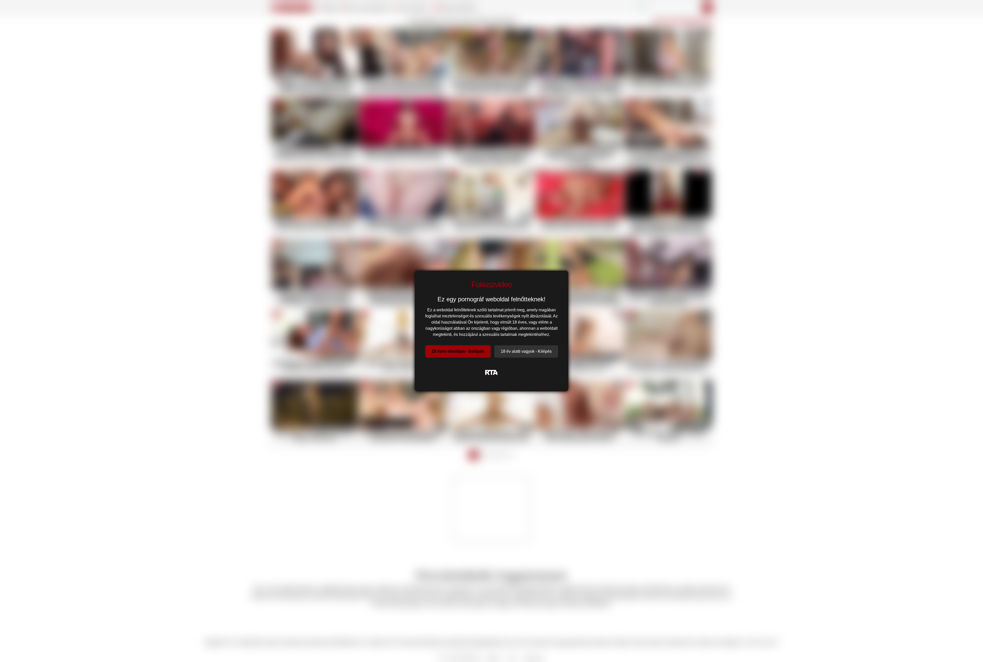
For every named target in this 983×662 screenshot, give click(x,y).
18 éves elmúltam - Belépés (458, 351)
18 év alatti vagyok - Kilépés (526, 351)
